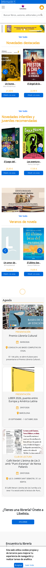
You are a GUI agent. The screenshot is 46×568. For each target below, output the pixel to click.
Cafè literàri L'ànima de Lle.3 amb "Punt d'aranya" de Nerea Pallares (23, 464)
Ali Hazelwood (9, 265)
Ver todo (23, 36)
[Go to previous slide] (5, 71)
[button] (3, 29)
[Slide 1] (21, 29)
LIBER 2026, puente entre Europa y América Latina (23, 399)
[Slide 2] (24, 29)
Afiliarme (23, 522)
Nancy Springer (33, 164)
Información (7, 1)
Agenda (7, 300)
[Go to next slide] (40, 71)
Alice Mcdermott (9, 86)
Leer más (29, 565)
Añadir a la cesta (34, 95)
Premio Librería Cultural (23, 335)
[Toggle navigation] (3, 7)
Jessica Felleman (34, 265)
